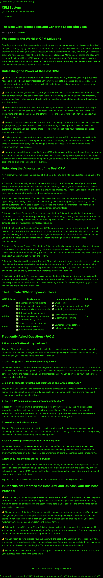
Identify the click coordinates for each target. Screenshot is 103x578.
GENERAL (8, 16)
